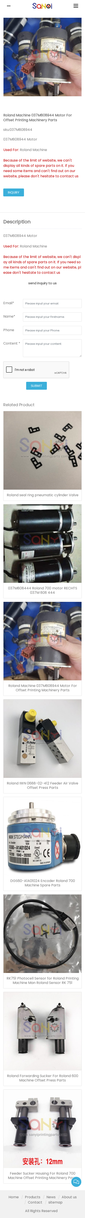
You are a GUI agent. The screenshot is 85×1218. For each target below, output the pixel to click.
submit (36, 386)
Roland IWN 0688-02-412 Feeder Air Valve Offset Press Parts (42, 785)
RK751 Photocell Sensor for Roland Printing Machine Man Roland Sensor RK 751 (43, 980)
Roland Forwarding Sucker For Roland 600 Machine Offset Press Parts (42, 1078)
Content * (11, 343)
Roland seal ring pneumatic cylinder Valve (42, 495)
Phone (8, 330)
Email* (8, 303)
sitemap (55, 1202)
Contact (35, 1202)
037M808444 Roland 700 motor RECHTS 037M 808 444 (42, 590)
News (51, 1197)
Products (32, 1197)
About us (69, 1197)
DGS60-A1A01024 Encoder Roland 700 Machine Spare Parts (42, 883)
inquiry (13, 192)
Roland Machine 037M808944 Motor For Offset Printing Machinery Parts (42, 688)
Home (13, 1197)
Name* (9, 316)
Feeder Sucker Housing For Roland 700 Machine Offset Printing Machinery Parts (42, 1175)
